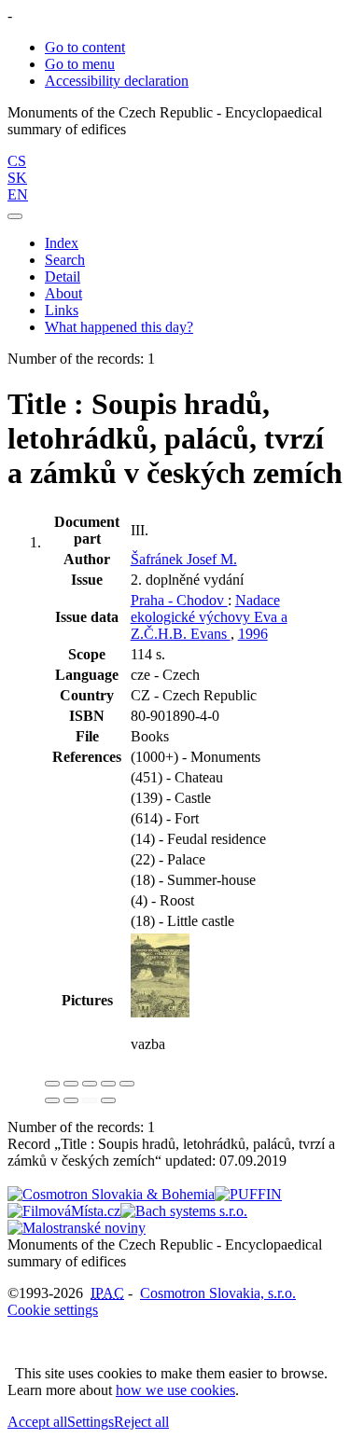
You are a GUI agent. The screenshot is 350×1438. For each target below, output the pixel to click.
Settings (90, 1422)
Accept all (37, 1422)
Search (65, 260)
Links (61, 310)
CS (16, 161)
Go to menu (80, 64)
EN (17, 194)
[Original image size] (89, 1083)
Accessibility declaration (117, 81)
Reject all (141, 1422)
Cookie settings (52, 1310)
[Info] (126, 1083)
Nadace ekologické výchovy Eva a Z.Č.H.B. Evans (209, 617)
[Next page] (108, 1100)
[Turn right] (70, 1100)
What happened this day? (119, 327)
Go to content (85, 47)
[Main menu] (14, 216)
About (63, 293)
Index (61, 243)
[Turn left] (52, 1100)
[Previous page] (89, 1100)
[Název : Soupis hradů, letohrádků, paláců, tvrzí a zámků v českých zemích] (160, 1012)
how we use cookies (175, 1390)
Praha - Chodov (179, 600)
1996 (253, 634)
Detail (62, 276)
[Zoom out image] (70, 1083)
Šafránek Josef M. (184, 559)
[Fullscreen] (108, 1083)
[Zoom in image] (52, 1083)
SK (17, 178)
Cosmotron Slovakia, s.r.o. (218, 1293)
